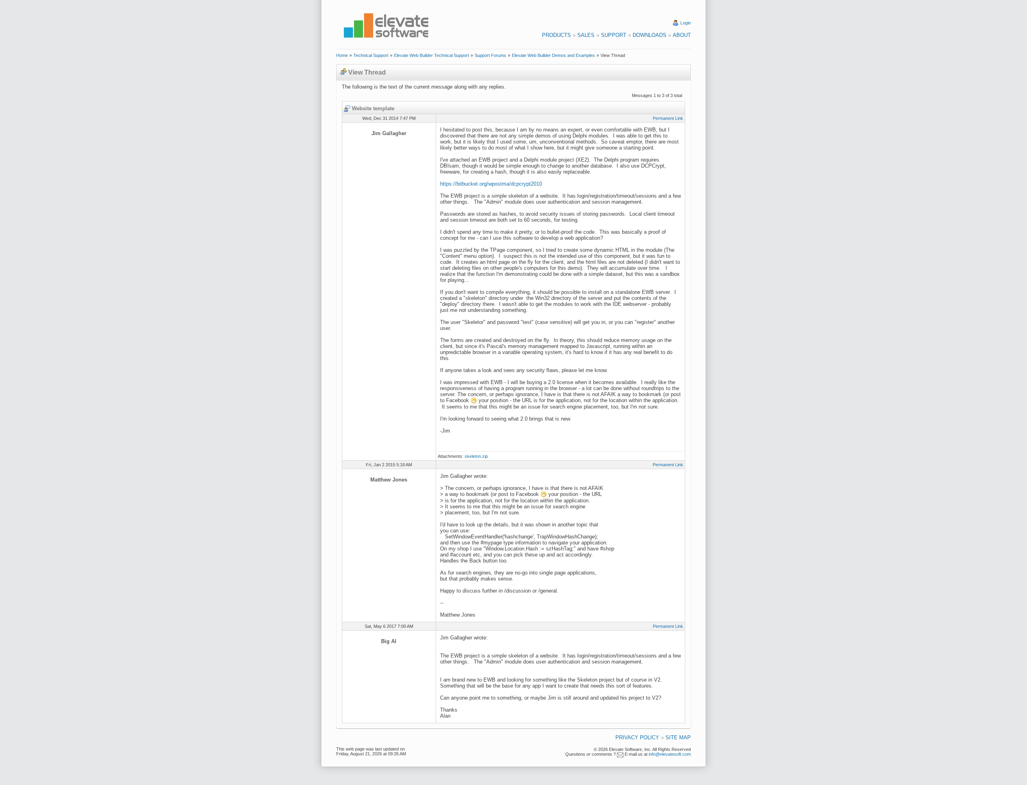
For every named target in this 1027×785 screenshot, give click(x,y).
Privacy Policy (637, 737)
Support (613, 35)
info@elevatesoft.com (670, 754)
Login (685, 22)
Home (342, 55)
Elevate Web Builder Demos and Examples (553, 55)
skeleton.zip (476, 456)
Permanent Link (668, 118)
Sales (586, 35)
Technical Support (370, 55)
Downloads (649, 35)
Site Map (678, 737)
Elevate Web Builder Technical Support (431, 55)
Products (556, 35)
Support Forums (490, 55)
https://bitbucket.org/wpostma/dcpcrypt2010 (491, 184)
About (682, 35)
